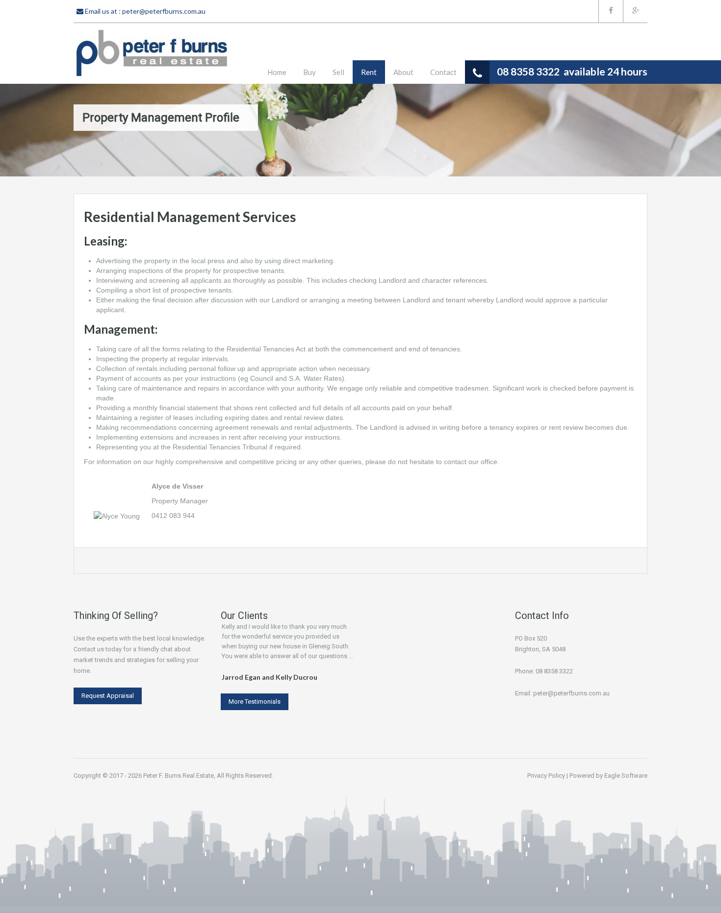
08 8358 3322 (554, 671)
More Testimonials (255, 701)
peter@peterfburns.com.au (164, 11)
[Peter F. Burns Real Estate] (152, 53)
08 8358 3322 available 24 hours (572, 71)
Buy (309, 72)
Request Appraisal (107, 695)
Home (276, 72)
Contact (443, 72)
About (403, 72)
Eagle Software (625, 775)
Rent (369, 72)
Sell (338, 72)
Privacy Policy (546, 775)
